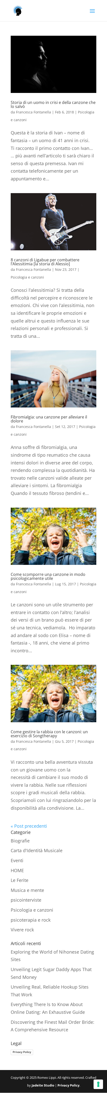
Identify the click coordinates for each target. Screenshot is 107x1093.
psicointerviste (26, 900)
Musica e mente (27, 890)
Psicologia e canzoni (27, 277)
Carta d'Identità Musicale (36, 850)
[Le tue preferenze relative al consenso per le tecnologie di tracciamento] (98, 1084)
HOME (17, 870)
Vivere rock (22, 930)
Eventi (17, 860)
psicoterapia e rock (31, 920)
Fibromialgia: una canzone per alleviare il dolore (49, 419)
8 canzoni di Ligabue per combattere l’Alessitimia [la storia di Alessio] (45, 262)
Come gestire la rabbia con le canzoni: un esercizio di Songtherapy (49, 733)
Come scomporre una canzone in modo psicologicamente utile (48, 576)
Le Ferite (19, 880)
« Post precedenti (29, 826)
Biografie (20, 841)
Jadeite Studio (43, 1085)
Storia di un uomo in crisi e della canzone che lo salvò (53, 104)
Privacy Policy (22, 1052)
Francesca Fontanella (33, 112)
